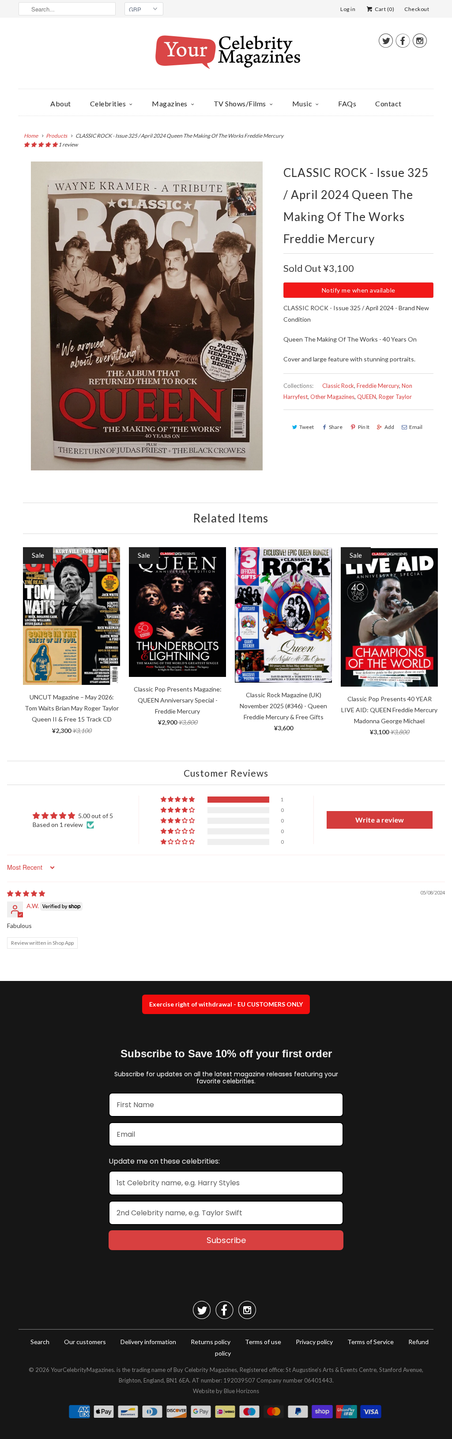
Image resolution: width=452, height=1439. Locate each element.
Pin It (363, 427)
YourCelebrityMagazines (82, 1369)
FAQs (347, 103)
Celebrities (108, 103)
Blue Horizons (241, 1390)
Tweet (306, 427)
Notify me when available (359, 290)
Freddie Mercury (378, 385)
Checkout (416, 9)
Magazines (170, 103)
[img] (26, 893)
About (60, 103)
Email (415, 427)
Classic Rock (338, 385)
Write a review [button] (379, 819)
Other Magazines (332, 396)
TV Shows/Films (240, 103)
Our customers (85, 1341)
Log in (347, 9)
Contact (388, 103)
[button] (41, 144)
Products (56, 135)
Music (302, 103)
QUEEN (366, 396)
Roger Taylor (395, 396)
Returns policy (210, 1341)
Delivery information (148, 1341)
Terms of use (263, 1341)
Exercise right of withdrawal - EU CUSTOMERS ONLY (226, 1004)
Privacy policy (314, 1341)
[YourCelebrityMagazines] (226, 55)
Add (389, 427)
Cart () (384, 9)
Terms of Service (370, 1341)
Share (336, 427)
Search (39, 1341)
